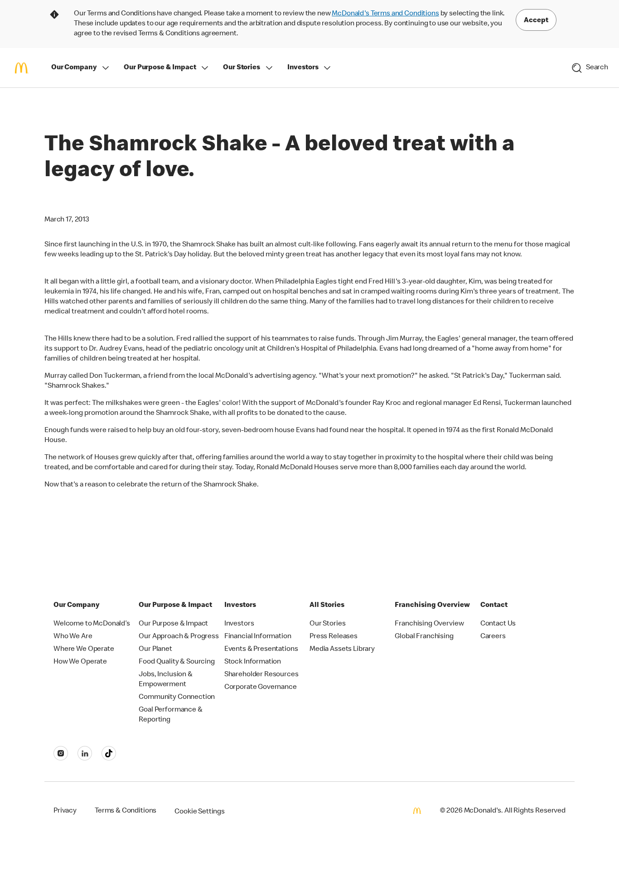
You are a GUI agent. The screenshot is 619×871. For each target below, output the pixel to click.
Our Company (74, 68)
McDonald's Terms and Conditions (385, 14)
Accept (536, 20)
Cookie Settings (199, 812)
